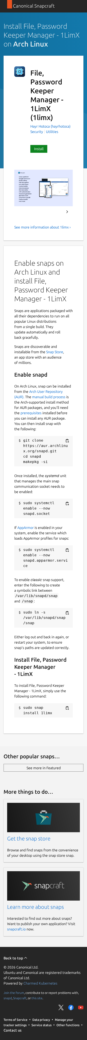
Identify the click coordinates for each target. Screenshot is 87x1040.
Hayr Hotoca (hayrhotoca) (50, 126)
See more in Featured (44, 768)
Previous (55, 211)
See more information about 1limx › (42, 227)
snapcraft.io (16, 929)
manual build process (48, 397)
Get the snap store (28, 839)
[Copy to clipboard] (67, 441)
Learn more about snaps (35, 907)
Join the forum (14, 993)
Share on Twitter (61, 1007)
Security (36, 132)
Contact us (12, 1030)
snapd (8, 998)
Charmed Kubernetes (40, 983)
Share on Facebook (71, 1007)
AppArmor (25, 528)
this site (36, 998)
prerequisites (31, 413)
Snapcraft (20, 998)
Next (67, 211)
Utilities (52, 132)
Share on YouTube (80, 1007)
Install (39, 149)
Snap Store (54, 352)
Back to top (14, 958)
